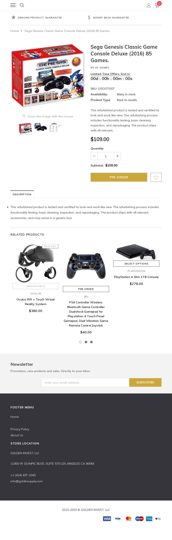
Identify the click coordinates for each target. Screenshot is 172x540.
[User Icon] (149, 5)
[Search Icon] (22, 5)
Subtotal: (97, 165)
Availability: (99, 94)
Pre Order (86, 289)
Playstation (136, 271)
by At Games (100, 67)
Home (14, 31)
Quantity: (97, 148)
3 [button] (91, 342)
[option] (48, 17)
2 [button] (86, 342)
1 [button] (80, 342)
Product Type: (101, 100)
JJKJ (86, 296)
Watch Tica (86, 5)
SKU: (94, 88)
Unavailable (35, 286)
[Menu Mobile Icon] (13, 5)
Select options (136, 263)
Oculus (35, 293)
